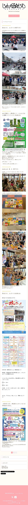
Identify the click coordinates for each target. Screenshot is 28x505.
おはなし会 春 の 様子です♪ (10, 169)
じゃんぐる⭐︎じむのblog (15, 50)
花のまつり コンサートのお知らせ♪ (11, 293)
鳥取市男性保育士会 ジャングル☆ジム (13, 500)
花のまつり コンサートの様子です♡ (11, 27)
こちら (8, 161)
